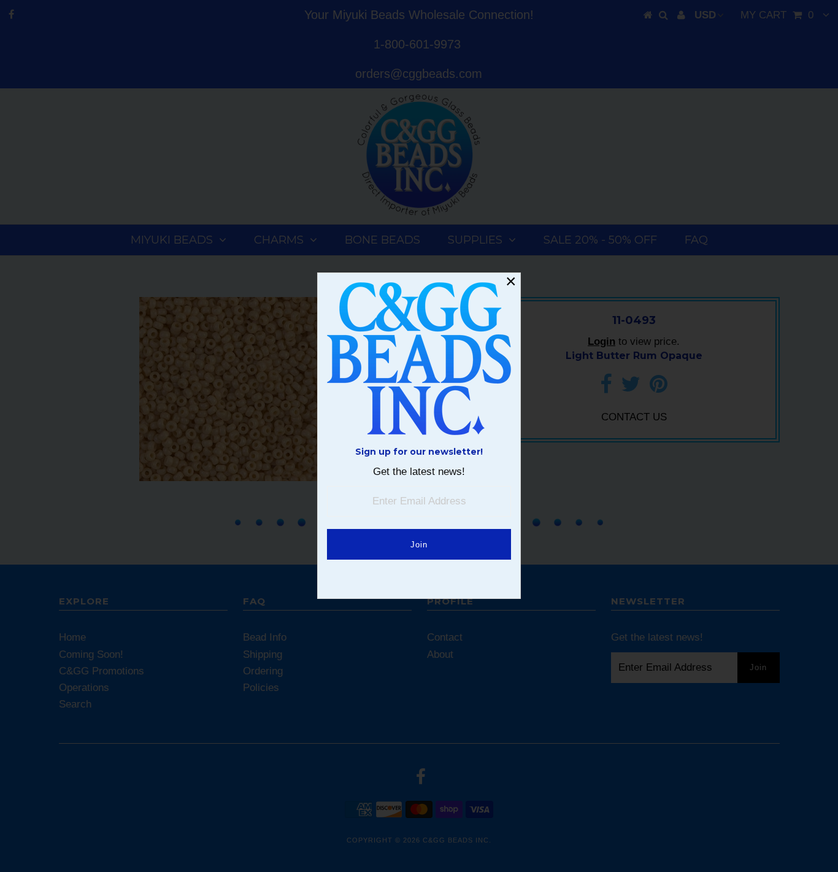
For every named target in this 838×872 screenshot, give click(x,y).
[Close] (511, 282)
